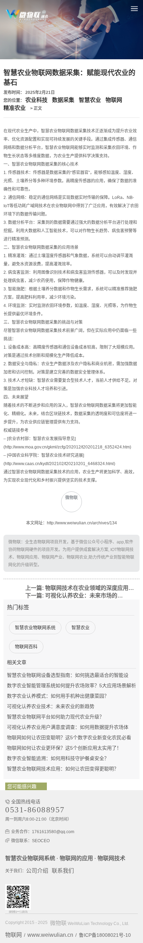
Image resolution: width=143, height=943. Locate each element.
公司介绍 (37, 871)
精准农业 (14, 108)
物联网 (114, 100)
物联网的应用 (76, 858)
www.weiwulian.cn (50, 935)
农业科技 (36, 100)
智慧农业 (90, 100)
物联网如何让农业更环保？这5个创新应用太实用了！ (64, 748)
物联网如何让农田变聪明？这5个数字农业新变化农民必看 (69, 737)
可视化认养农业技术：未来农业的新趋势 (50, 706)
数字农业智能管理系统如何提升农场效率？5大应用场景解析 (71, 685)
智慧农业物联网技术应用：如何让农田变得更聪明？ (63, 768)
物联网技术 (111, 858)
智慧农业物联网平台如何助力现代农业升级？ (55, 716)
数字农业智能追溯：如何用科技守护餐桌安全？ (58, 758)
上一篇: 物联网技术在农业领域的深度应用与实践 (82, 588)
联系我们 (63, 871)
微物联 (58, 923)
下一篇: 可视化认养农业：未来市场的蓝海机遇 (75, 596)
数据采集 (63, 100)
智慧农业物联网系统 (35, 627)
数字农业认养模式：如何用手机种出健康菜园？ (58, 696)
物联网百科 (26, 646)
